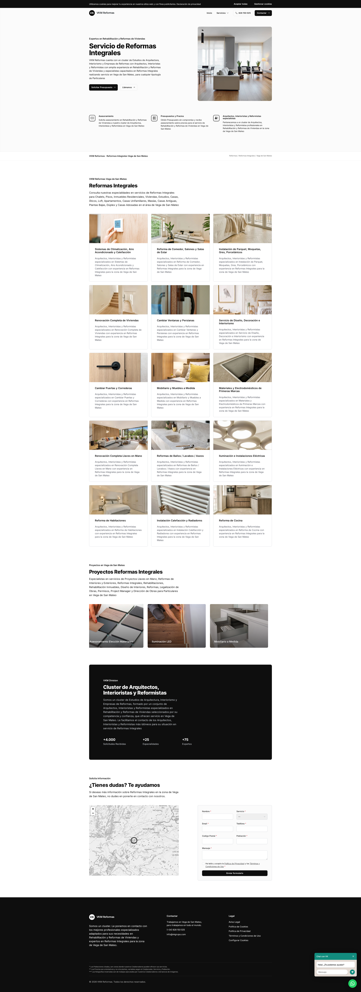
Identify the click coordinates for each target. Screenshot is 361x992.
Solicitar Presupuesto (101, 87)
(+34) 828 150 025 (176, 929)
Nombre (206, 811)
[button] (134, 840)
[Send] (352, 972)
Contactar (262, 13)
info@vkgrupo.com (176, 934)
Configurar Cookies (238, 940)
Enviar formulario (234, 873)
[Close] (353, 956)
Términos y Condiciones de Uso (245, 935)
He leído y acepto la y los (232, 865)
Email (205, 823)
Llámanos (127, 87)
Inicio (209, 13)
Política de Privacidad (234, 863)
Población (241, 836)
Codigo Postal (209, 836)
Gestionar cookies (263, 4)
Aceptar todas (240, 4)
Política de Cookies (238, 926)
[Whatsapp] (352, 983)
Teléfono (241, 823)
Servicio (241, 811)
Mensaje (207, 848)
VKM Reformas (105, 12)
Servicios (221, 13)
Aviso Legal (234, 922)
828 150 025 (245, 13)
